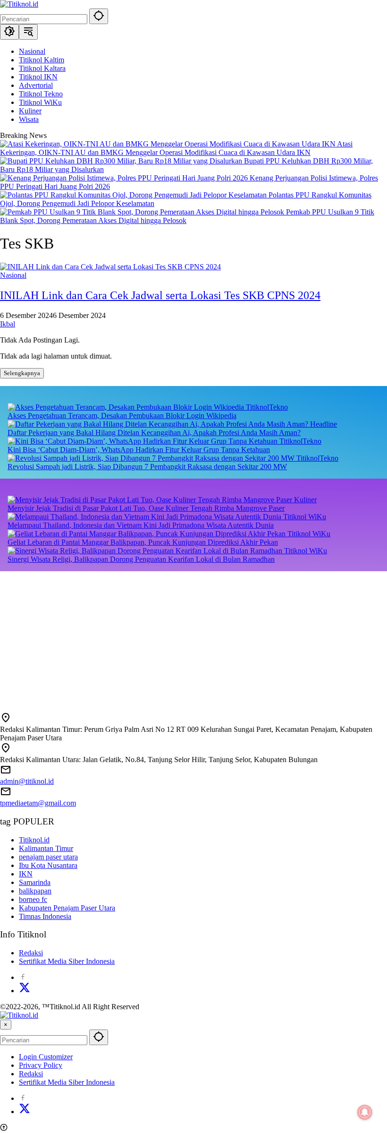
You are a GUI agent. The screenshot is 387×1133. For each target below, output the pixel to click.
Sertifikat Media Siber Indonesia (67, 961)
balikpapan (35, 891)
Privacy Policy (40, 1065)
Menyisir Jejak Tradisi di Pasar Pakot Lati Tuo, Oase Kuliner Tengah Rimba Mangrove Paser (146, 508)
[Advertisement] (193, 637)
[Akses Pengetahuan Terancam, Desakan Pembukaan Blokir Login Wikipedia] (127, 407)
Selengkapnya (22, 373)
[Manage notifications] (364, 1112)
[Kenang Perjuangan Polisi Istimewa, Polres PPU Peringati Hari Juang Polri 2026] (125, 178)
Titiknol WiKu (304, 517)
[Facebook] (22, 977)
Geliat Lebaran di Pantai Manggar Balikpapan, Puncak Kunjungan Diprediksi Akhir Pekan (143, 542)
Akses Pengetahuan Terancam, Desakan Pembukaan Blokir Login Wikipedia (122, 416)
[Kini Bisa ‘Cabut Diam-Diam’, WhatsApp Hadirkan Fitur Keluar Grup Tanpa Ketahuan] (143, 441)
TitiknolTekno (267, 407)
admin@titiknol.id (27, 781)
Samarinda (34, 882)
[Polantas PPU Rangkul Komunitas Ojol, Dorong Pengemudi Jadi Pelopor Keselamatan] (134, 195)
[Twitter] (24, 991)
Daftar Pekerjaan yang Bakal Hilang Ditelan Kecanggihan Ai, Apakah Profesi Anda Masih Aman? (154, 433)
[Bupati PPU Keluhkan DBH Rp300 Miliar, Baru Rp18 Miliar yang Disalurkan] (122, 161)
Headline (323, 424)
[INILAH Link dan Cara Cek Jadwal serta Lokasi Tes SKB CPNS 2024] (110, 267)
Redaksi (31, 953)
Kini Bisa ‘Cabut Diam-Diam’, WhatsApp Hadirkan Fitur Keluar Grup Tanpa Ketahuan (139, 450)
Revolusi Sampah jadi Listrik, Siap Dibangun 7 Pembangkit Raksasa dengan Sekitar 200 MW (147, 467)
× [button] (6, 1024)
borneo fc (33, 899)
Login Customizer (46, 1057)
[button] (98, 16)
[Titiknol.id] (19, 4)
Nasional (13, 275)
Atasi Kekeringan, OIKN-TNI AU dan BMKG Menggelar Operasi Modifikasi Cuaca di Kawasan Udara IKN (176, 148)
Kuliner (305, 500)
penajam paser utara (48, 857)
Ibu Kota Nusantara (48, 865)
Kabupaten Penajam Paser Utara (67, 908)
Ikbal (7, 324)
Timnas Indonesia (45, 916)
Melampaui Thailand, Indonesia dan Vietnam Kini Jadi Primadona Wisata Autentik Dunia (141, 525)
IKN (26, 874)
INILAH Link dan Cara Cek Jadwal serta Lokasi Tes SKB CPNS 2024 (160, 295)
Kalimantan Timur (46, 848)
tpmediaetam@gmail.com (38, 803)
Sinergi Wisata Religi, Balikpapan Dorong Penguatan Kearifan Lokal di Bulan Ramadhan (141, 559)
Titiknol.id (34, 840)
